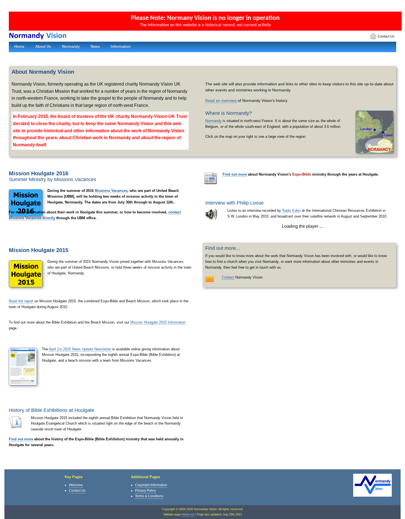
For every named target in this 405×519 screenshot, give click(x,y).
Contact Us (386, 36)
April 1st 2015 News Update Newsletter (80, 349)
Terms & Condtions (149, 496)
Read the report (21, 301)
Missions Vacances (111, 191)
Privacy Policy (145, 490)
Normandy (213, 121)
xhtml (185, 514)
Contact (228, 277)
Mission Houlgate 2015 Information (158, 322)
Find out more (21, 439)
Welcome (76, 485)
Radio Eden (291, 210)
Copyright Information (151, 485)
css (192, 514)
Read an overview (221, 100)
